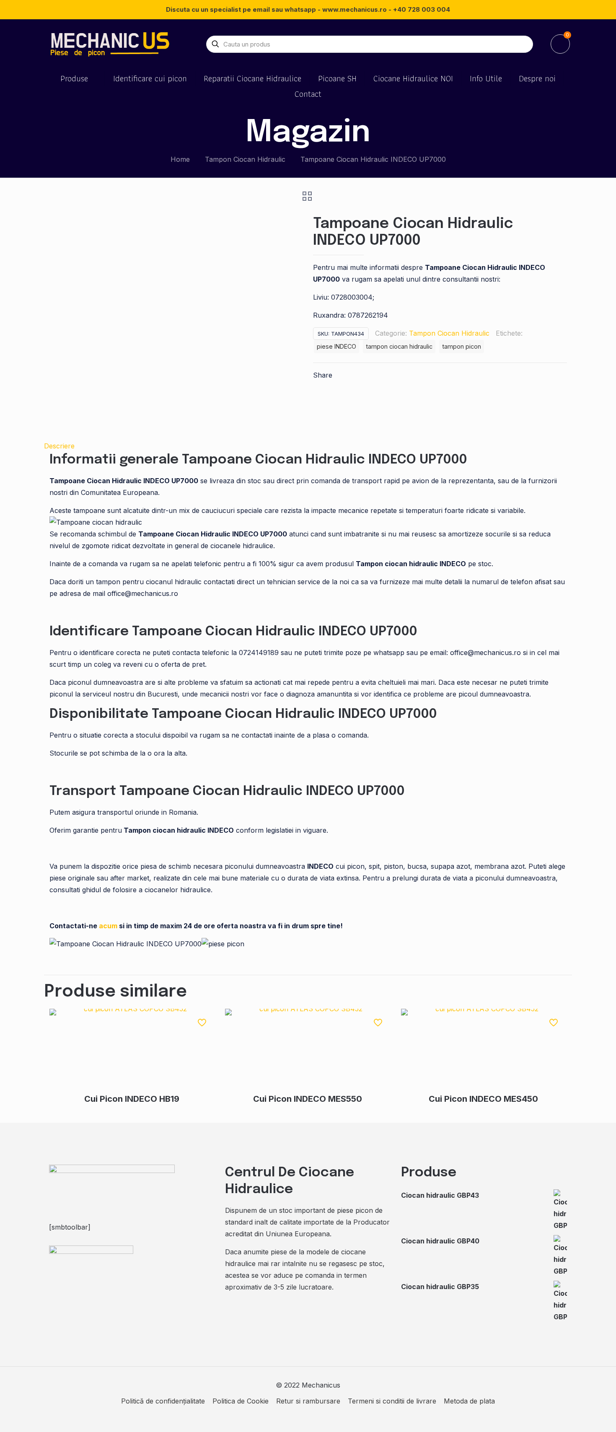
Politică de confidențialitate (163, 1401)
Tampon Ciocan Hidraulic (245, 159)
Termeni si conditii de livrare (392, 1401)
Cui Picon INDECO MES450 (483, 1099)
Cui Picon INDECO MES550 (307, 1099)
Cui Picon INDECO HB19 (131, 1099)
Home (180, 159)
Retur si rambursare (308, 1401)
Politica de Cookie (240, 1401)
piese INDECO (336, 346)
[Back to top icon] (576, 1415)
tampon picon (461, 346)
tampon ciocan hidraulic (399, 346)
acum (108, 926)
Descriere (59, 446)
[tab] (308, 446)
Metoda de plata (469, 1401)
